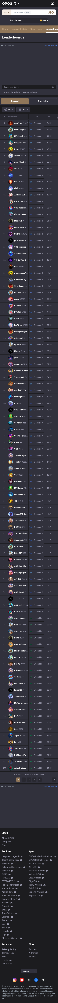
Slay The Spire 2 (9, 895)
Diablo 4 (5, 906)
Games (5, 920)
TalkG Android (35, 885)
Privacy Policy (9, 949)
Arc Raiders (7, 892)
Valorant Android (37, 870)
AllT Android (35, 863)
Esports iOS (34, 895)
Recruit (32, 956)
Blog (4, 845)
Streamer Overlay (10, 938)
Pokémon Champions (12, 867)
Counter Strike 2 (9, 899)
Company (6, 841)
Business (33, 949)
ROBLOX (6, 878)
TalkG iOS (33, 888)
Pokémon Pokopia (10, 885)
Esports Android (36, 892)
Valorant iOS (35, 874)
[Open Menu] (53, 4)
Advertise (33, 953)
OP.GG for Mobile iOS (38, 860)
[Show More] (16, 4)
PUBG (4, 874)
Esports (5, 931)
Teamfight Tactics (10, 860)
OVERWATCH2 (8, 881)
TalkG (4, 927)
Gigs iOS (33, 881)
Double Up (43, 101)
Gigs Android (35, 878)
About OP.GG (8, 838)
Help (4, 956)
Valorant (6, 870)
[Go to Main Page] (7, 3)
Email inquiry (8, 960)
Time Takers (8, 913)
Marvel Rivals (8, 888)
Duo (4, 924)
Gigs (4, 934)
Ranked (15, 101)
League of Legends (11, 856)
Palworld (6, 863)
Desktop (6, 917)
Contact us (7, 963)
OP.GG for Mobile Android (40, 856)
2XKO (4, 910)
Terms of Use (8, 953)
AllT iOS (32, 867)
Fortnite (5, 902)
